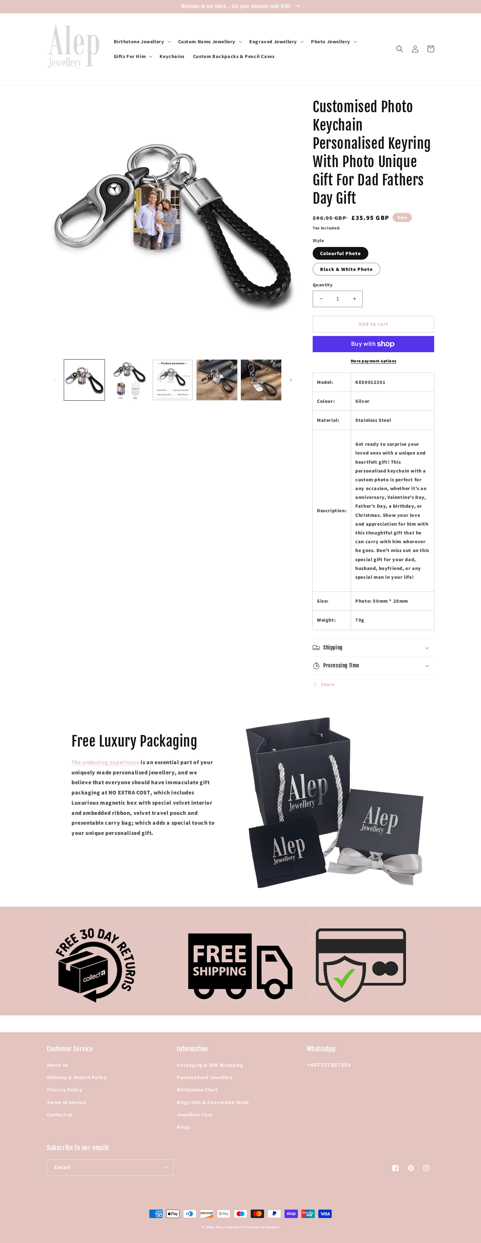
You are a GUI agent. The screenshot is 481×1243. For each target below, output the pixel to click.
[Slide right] (291, 380)
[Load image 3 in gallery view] (172, 380)
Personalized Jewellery (205, 1077)
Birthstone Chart (197, 1089)
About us (57, 1065)
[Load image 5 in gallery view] (261, 380)
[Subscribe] (165, 1167)
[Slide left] (54, 380)
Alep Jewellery (229, 1227)
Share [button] (328, 684)
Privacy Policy (64, 1089)
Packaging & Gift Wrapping (210, 1065)
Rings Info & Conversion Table (213, 1102)
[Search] (399, 49)
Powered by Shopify (261, 1227)
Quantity (322, 285)
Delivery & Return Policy (77, 1077)
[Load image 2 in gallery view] (128, 380)
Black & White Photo (346, 269)
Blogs (183, 1127)
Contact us (60, 1114)
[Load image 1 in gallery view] (84, 380)
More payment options (373, 360)
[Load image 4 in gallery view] (216, 380)
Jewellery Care (194, 1114)
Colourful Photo (340, 253)
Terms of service (66, 1102)
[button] (142, 41)
